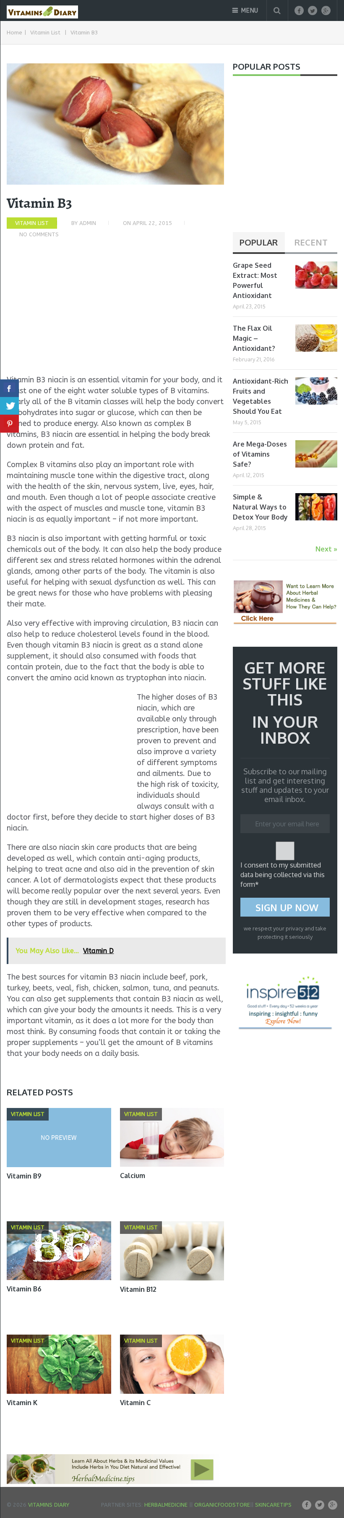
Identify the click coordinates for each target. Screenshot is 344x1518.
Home (14, 32)
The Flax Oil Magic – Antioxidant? (254, 338)
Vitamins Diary (48, 1505)
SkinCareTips (273, 1505)
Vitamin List (45, 32)
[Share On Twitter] (9, 406)
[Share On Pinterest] (9, 424)
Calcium (132, 1175)
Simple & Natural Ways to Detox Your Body (260, 507)
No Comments (39, 234)
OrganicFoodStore (222, 1505)
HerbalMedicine (166, 1505)
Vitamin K (22, 1402)
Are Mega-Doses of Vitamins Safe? (260, 454)
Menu (249, 10)
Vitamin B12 (138, 1289)
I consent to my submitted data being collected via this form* (282, 874)
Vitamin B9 (24, 1176)
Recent (311, 242)
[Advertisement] (115, 311)
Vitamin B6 (24, 1289)
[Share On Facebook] (9, 388)
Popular (259, 242)
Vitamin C (135, 1402)
